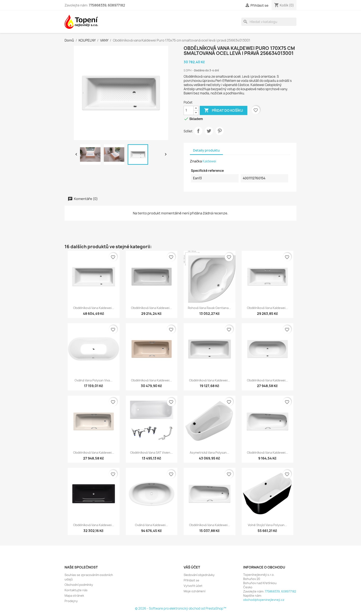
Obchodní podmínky (79, 585)
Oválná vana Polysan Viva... (93, 380)
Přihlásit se (191, 580)
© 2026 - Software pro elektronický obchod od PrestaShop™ (180, 608)
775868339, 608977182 (107, 5)
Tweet (209, 131)
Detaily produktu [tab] (206, 150)
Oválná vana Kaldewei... (151, 525)
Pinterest (219, 131)
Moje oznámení (194, 591)
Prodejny (71, 601)
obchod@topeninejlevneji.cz (263, 600)
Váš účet (192, 567)
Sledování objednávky (199, 575)
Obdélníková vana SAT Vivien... (151, 452)
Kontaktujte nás (76, 590)
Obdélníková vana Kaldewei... (93, 308)
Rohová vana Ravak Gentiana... (209, 308)
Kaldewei (209, 161)
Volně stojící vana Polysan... (267, 525)
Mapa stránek (74, 596)
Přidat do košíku (223, 110)
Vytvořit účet (193, 586)
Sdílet (198, 131)
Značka (196, 161)
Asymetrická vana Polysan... (209, 452)
